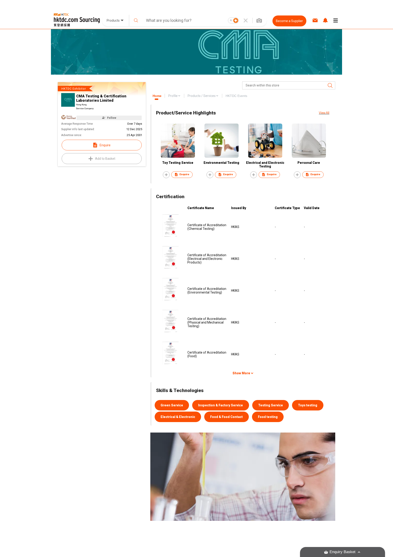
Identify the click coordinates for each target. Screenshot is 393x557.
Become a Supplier (289, 21)
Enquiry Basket (342, 552)
